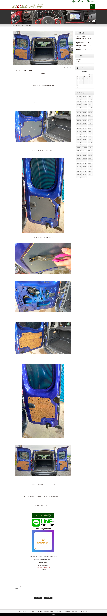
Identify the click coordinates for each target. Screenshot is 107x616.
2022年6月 (90, 139)
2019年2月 (79, 177)
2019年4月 (84, 174)
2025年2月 (79, 112)
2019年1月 (84, 177)
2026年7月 (84, 96)
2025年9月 (90, 104)
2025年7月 (84, 107)
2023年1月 (84, 134)
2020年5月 (79, 163)
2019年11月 (79, 169)
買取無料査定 (46, 611)
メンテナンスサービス (32, 611)
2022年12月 (90, 134)
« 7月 (77, 87)
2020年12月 (90, 155)
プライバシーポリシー (83, 611)
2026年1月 (84, 101)
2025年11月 (79, 104)
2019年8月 (79, 171)
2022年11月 (79, 136)
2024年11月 (79, 115)
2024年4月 (84, 120)
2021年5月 (79, 152)
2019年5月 (79, 174)
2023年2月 (79, 134)
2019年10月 (84, 169)
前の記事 (38, 597)
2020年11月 (79, 158)
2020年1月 (84, 166)
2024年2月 (79, 123)
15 (89, 78)
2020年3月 (90, 163)
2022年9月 (90, 136)
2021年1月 (84, 155)
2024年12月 (90, 112)
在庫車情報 (24, 611)
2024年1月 (84, 123)
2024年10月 (84, 115)
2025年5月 (79, 109)
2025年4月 (84, 109)
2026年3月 (90, 99)
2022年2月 (79, 144)
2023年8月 (79, 128)
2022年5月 (79, 142)
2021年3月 (90, 152)
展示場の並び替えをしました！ (84, 36)
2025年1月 (84, 112)
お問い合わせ (75, 611)
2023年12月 (90, 123)
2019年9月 (90, 169)
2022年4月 (84, 142)
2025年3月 (90, 109)
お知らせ (79, 59)
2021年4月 (84, 152)
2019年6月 (90, 171)
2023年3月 (90, 131)
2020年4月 (84, 163)
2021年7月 (84, 150)
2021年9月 (90, 147)
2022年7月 (84, 139)
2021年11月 (79, 147)
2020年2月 (79, 166)
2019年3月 (90, 174)
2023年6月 (90, 128)
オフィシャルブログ (67, 611)
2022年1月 (84, 144)
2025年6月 (90, 107)
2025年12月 (90, 101)
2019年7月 (84, 171)
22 (89, 80)
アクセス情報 (58, 611)
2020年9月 (90, 158)
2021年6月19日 (68, 67)
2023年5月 (79, 131)
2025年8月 (79, 107)
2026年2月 (79, 101)
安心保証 (40, 611)
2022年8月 (79, 139)
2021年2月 (79, 155)
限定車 (16, 588)
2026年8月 (79, 96)
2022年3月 (90, 142)
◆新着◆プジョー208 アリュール (84, 49)
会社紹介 (52, 611)
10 (77, 78)
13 (84, 78)
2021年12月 (90, 144)
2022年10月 (84, 136)
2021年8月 (79, 150)
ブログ (15, 25)
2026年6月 (90, 96)
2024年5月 (79, 120)
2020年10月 (84, 158)
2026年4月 (84, 99)
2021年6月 (90, 150)
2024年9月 (90, 115)
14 (87, 78)
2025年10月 (84, 104)
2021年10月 (84, 147)
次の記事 (48, 597)
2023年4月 (84, 131)
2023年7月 (84, 128)
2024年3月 (90, 120)
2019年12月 (90, 166)
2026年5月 (79, 99)
